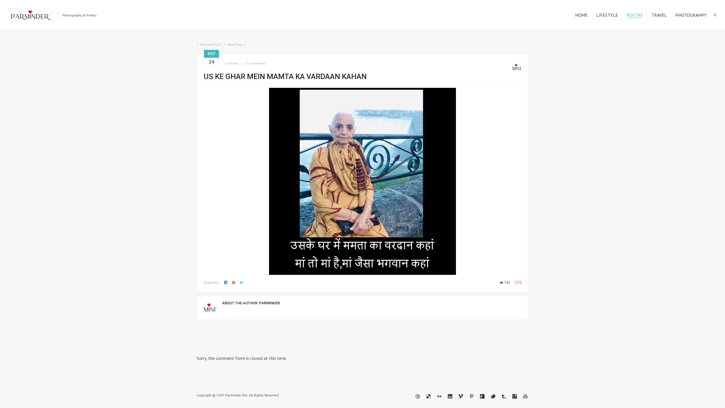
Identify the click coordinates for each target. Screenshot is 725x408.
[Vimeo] (461, 396)
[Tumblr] (504, 396)
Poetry (234, 63)
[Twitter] (493, 396)
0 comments (255, 63)
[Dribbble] (418, 396)
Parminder (269, 303)
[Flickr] (439, 396)
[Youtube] (525, 396)
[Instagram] (514, 396)
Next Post (235, 44)
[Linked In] (450, 396)
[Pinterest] (471, 396)
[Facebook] (482, 396)
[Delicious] (428, 396)
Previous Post (210, 44)
